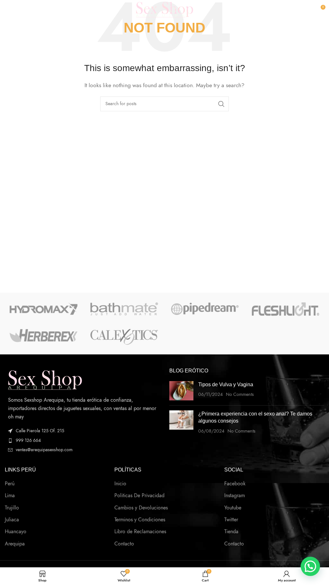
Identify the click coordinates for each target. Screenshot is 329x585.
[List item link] (82, 440)
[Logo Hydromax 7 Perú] (43, 309)
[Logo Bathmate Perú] (124, 309)
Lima (10, 495)
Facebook (234, 483)
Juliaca (12, 519)
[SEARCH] (221, 103)
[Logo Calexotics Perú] (124, 337)
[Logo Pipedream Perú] (204, 309)
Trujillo (12, 507)
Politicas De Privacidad (139, 495)
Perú (9, 483)
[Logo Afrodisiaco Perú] (43, 336)
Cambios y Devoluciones (141, 507)
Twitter (231, 519)
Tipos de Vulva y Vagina (225, 384)
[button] (310, 566)
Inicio (120, 483)
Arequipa (15, 543)
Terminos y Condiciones (139, 519)
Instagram (234, 495)
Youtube (232, 507)
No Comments (240, 394)
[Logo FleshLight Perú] (285, 309)
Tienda (231, 531)
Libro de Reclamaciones (140, 531)
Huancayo (15, 531)
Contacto (124, 543)
